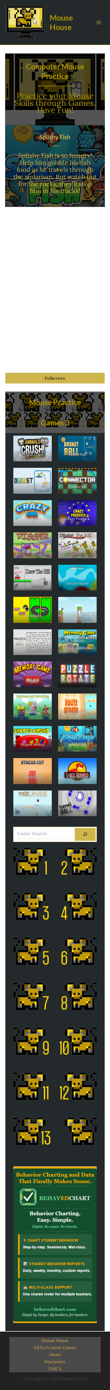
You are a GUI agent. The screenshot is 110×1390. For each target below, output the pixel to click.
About (55, 1354)
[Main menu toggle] (99, 22)
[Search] (85, 834)
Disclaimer (55, 1361)
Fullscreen (55, 378)
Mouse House (61, 22)
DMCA (55, 1368)
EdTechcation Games (55, 1347)
